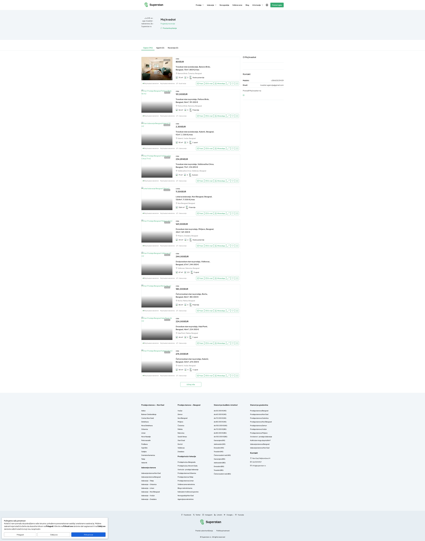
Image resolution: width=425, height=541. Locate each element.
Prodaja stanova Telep (185, 477)
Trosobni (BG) (218, 470)
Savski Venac (182, 437)
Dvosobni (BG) (219, 466)
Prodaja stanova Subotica (259, 418)
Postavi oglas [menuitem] (277, 5)
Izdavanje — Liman (147, 488)
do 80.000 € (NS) (220, 422)
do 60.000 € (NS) (220, 414)
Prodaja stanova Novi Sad (259, 414)
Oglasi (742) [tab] (148, 48)
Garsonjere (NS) (219, 440)
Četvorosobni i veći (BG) (222, 474)
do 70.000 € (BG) (220, 429)
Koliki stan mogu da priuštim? (260, 440)
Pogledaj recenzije (168, 23)
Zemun (180, 414)
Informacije (256, 5)
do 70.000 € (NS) (220, 418)
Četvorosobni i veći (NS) (222, 455)
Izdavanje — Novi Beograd (150, 492)
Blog (247, 5)
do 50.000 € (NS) (220, 411)
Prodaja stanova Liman (186, 481)
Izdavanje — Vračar (148, 495)
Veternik (144, 463)
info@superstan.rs (259, 466)
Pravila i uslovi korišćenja (204, 531)
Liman (143, 433)
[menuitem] (267, 5)
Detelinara (145, 422)
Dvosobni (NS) (219, 448)
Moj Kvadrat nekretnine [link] (167, 83)
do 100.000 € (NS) (220, 425)
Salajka (144, 451)
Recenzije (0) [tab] (173, 48)
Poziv (201, 83)
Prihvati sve (88, 535)
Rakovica (181, 433)
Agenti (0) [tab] (160, 48)
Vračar (180, 411)
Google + (229, 515)
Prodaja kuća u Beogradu (187, 462)
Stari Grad (181, 440)
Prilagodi (20, 535)
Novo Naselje (146, 437)
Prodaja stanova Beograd (259, 411)
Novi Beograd (182, 418)
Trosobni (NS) (218, 451)
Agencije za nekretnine (185, 499)
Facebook (187, 515)
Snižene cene (237, 5)
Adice (143, 411)
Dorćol (180, 444)
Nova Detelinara (147, 425)
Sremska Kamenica (148, 455)
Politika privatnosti (223, 531)
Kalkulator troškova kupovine (188, 492)
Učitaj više (191, 384)
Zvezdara (181, 451)
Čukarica (181, 425)
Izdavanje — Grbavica (148, 484)
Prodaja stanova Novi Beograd (261, 422)
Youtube (241, 515)
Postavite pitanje (170, 28)
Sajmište (144, 448)
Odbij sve (54, 535)
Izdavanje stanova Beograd (151, 477)
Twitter (198, 515)
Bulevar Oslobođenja (148, 414)
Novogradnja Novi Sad (186, 495)
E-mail (210, 83)
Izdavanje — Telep (147, 481)
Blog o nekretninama (185, 488)
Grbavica (144, 429)
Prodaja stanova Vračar (258, 429)
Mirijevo (180, 422)
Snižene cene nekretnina (186, 484)
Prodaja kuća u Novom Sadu (188, 466)
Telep (143, 459)
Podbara (144, 444)
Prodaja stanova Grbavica (187, 473)
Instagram (208, 515)
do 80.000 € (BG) (220, 433)
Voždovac (181, 448)
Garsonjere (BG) (219, 459)
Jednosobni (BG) (219, 463)
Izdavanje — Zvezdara (148, 499)
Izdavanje (210, 5)
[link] (156, 68)
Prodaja (198, 5)
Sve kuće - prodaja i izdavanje (188, 469)
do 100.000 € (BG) (220, 437)
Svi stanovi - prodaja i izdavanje (261, 437)
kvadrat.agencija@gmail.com (272, 85)
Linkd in (219, 515)
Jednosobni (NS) (219, 444)
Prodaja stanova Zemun (258, 425)
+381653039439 (277, 80)
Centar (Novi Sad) (147, 418)
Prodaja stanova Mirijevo (259, 433)
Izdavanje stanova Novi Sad (151, 473)
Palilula (180, 429)
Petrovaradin (146, 440)
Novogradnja (224, 5)
